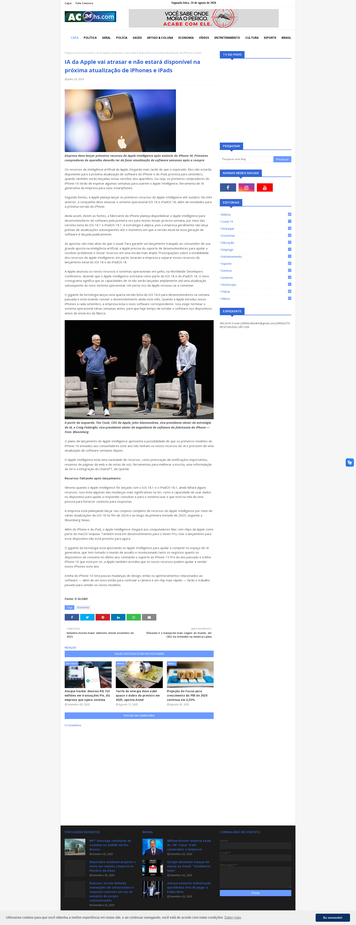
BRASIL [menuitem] (286, 38)
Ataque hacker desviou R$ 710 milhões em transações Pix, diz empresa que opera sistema (87, 695)
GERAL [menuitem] (106, 38)
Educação (255, 243)
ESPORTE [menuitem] (270, 38)
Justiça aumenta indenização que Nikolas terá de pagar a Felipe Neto (189, 887)
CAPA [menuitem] (74, 38)
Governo (255, 278)
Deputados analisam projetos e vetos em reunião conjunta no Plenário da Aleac (112, 866)
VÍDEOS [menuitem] (204, 38)
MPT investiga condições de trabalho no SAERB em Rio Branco (110, 845)
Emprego (255, 250)
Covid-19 (255, 222)
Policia (256, 292)
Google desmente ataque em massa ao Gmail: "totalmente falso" (188, 866)
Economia (88, 53)
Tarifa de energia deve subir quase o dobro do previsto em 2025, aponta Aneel (138, 695)
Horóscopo (255, 285)
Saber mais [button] (232, 917)
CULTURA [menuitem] (252, 38)
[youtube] (265, 187)
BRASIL (256, 215)
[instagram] (246, 187)
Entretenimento (255, 257)
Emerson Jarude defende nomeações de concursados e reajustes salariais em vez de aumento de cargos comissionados (111, 892)
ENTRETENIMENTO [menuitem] (227, 38)
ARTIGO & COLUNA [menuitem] (160, 38)
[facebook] (228, 187)
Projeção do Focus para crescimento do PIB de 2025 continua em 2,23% (187, 695)
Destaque (256, 229)
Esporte (256, 264)
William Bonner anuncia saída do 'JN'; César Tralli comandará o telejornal (189, 845)
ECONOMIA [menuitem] (186, 38)
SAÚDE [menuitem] (137, 38)
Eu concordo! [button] (332, 917)
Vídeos (256, 299)
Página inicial (72, 53)
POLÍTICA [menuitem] (90, 38)
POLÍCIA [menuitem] (121, 38)
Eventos (256, 271)
